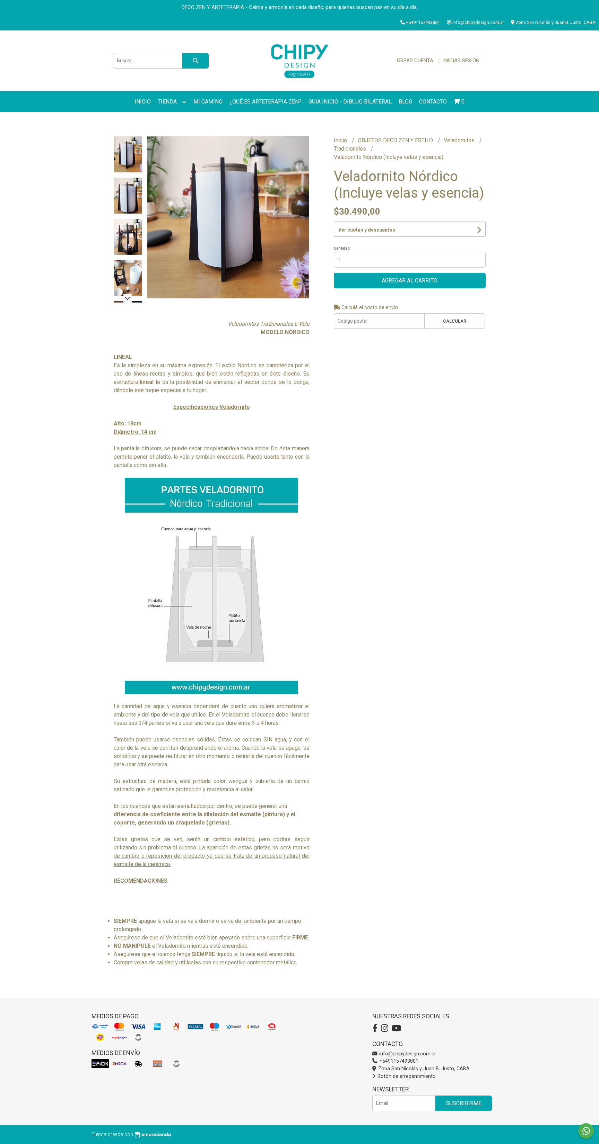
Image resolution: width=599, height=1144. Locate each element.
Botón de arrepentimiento (406, 1076)
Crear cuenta (415, 60)
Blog (405, 101)
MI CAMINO (208, 101)
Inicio (142, 101)
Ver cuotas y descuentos (366, 230)
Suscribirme (463, 1103)
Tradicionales (350, 148)
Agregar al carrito (409, 280)
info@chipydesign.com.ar (407, 1054)
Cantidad (342, 248)
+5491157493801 (398, 1061)
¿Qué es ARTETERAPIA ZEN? (265, 101)
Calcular (454, 321)
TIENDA (168, 101)
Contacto (433, 101)
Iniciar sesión (461, 60)
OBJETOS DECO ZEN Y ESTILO (396, 140)
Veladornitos (460, 140)
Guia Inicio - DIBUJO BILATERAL (350, 101)
